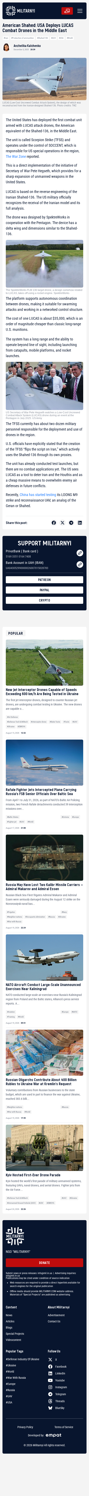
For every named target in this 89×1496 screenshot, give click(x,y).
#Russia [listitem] (10, 1390)
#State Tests (55, 722)
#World (70, 38)
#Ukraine (10, 726)
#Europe (75, 817)
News (9, 1315)
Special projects (15, 1333)
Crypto (44, 600)
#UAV (53, 38)
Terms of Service (63, 1427)
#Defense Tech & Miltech (17, 722)
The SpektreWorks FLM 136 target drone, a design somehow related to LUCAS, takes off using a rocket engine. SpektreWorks (44, 291)
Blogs (9, 1327)
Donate (44, 1263)
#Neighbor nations (14, 917)
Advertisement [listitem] (56, 1315)
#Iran (6, 38)
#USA (61, 38)
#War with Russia (14, 921)
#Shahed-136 (42, 38)
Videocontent (13, 1340)
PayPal (44, 590)
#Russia (51, 917)
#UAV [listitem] (9, 1396)
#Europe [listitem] (11, 1384)
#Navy (64, 912)
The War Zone (16, 156)
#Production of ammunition (22, 38)
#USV (41, 1203)
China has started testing (38, 494)
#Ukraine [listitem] (11, 1365)
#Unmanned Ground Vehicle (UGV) (21, 1203)
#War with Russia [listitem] (16, 1377)
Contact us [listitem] (54, 1321)
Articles (10, 1321)
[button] (79, 11)
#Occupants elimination (35, 917)
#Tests (66, 722)
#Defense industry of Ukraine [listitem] (22, 1359)
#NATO (74, 1012)
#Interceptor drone (38, 722)
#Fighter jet (11, 822)
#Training (11, 1017)
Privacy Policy (25, 1427)
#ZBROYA (21, 726)
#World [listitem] (10, 1371)
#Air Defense (12, 717)
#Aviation (11, 1012)
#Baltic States (12, 817)
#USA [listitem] (9, 1402)
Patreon (44, 580)
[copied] (80, 553)
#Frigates (11, 912)
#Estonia (65, 817)
